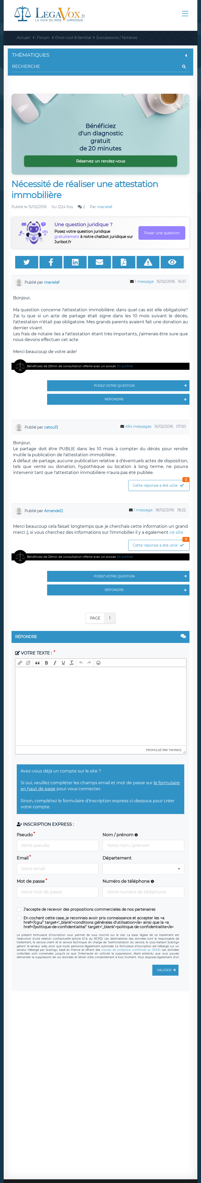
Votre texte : (36, 653)
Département (117, 858)
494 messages (138, 426)
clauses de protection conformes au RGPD (130, 950)
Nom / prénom (119, 834)
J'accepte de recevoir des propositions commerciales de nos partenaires (89, 909)
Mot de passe (31, 881)
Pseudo (25, 834)
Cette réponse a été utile (160, 484)
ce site (176, 532)
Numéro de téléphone (127, 881)
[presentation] (20, 663)
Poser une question (162, 233)
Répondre (114, 399)
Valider (164, 970)
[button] (20, 662)
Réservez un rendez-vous (100, 161)
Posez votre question (114, 386)
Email (23, 858)
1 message (144, 281)
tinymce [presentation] (175, 750)
